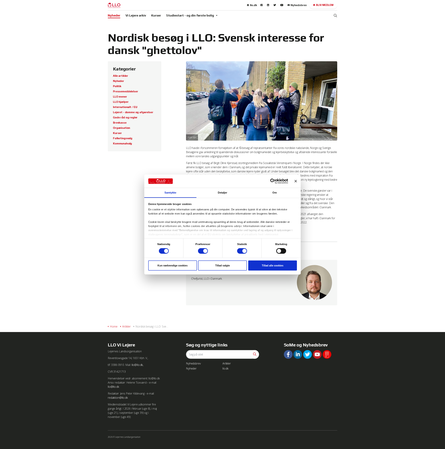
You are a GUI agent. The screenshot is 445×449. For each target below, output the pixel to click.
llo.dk (253, 5)
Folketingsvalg (122, 138)
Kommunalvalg (122, 143)
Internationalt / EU (125, 107)
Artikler (226, 363)
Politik (117, 86)
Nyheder (114, 15)
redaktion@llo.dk (118, 398)
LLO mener (120, 96)
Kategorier (124, 69)
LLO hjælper (120, 101)
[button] (254, 354)
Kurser (156, 15)
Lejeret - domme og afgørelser (133, 112)
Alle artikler (120, 75)
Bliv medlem (324, 4)
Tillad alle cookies (272, 265)
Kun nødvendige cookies (172, 265)
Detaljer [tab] (222, 192)
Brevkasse (120, 122)
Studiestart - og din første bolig (190, 15)
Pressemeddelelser (125, 91)
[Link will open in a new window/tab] (262, 5)
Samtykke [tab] (170, 192)
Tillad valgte (222, 265)
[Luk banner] (295, 181)
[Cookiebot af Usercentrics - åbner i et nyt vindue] (273, 181)
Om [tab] (274, 192)
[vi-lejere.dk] (114, 5)
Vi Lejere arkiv (136, 15)
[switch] (203, 251)
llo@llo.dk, (137, 365)
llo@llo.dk (113, 387)
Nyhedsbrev (299, 5)
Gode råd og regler (125, 117)
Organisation (121, 127)
